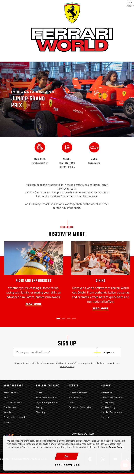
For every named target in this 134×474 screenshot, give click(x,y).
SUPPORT (106, 385)
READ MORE (33, 303)
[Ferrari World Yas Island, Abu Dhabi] (72, 31)
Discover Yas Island (12, 402)
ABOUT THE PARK (13, 385)
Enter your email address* (33, 352)
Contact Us (106, 392)
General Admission (78, 392)
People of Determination (15, 417)
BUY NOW (130, 3)
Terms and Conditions (112, 397)
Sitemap (105, 417)
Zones (39, 392)
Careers (7, 421)
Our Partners (9, 407)
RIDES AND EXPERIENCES (33, 280)
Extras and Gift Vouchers (81, 407)
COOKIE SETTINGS (67, 465)
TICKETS (73, 385)
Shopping (40, 412)
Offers (72, 402)
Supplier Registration (111, 412)
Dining (39, 407)
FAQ (5, 397)
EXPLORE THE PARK (47, 385)
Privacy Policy (67, 366)
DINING (100, 280)
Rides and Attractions (46, 397)
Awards (7, 412)
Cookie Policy (116, 447)
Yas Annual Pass (77, 397)
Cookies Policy (108, 407)
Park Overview (10, 392)
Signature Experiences (47, 402)
